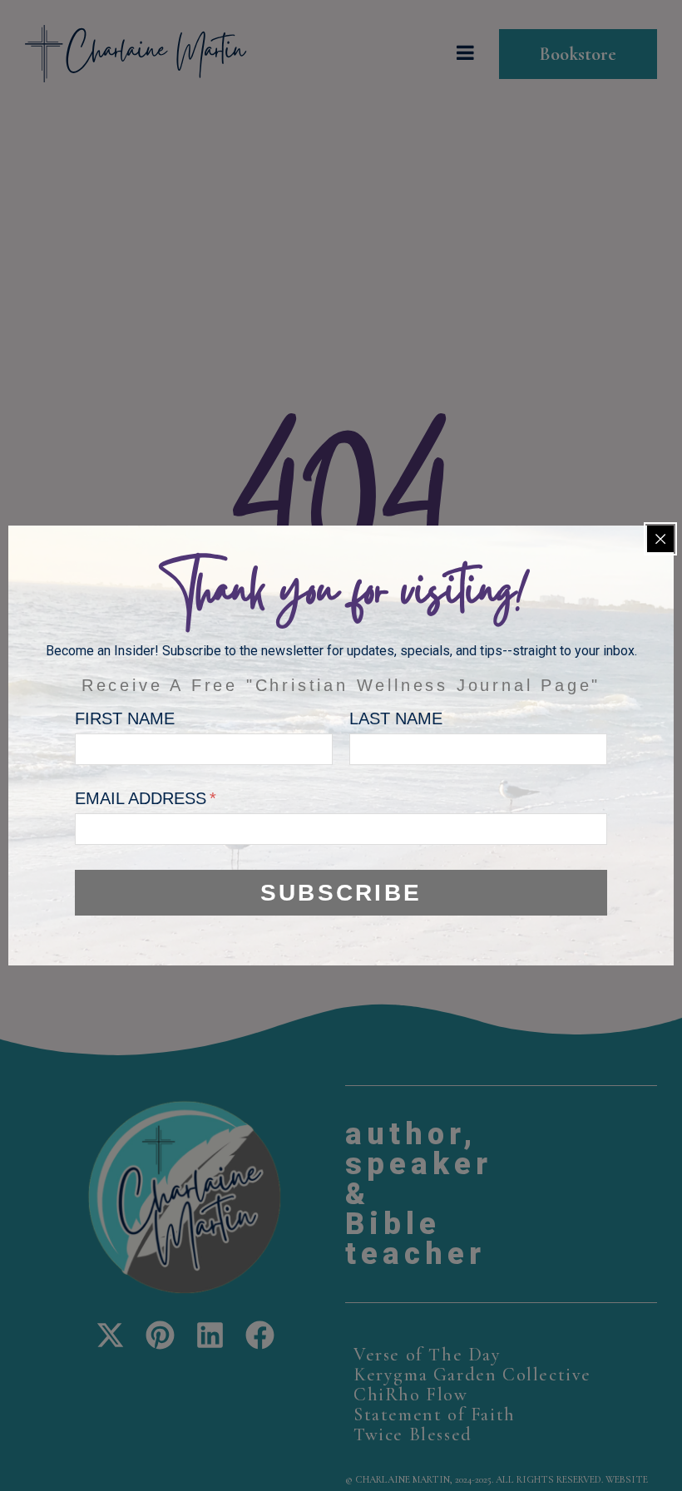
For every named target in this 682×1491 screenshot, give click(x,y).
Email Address (143, 798)
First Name (125, 718)
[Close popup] (660, 539)
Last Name (395, 718)
